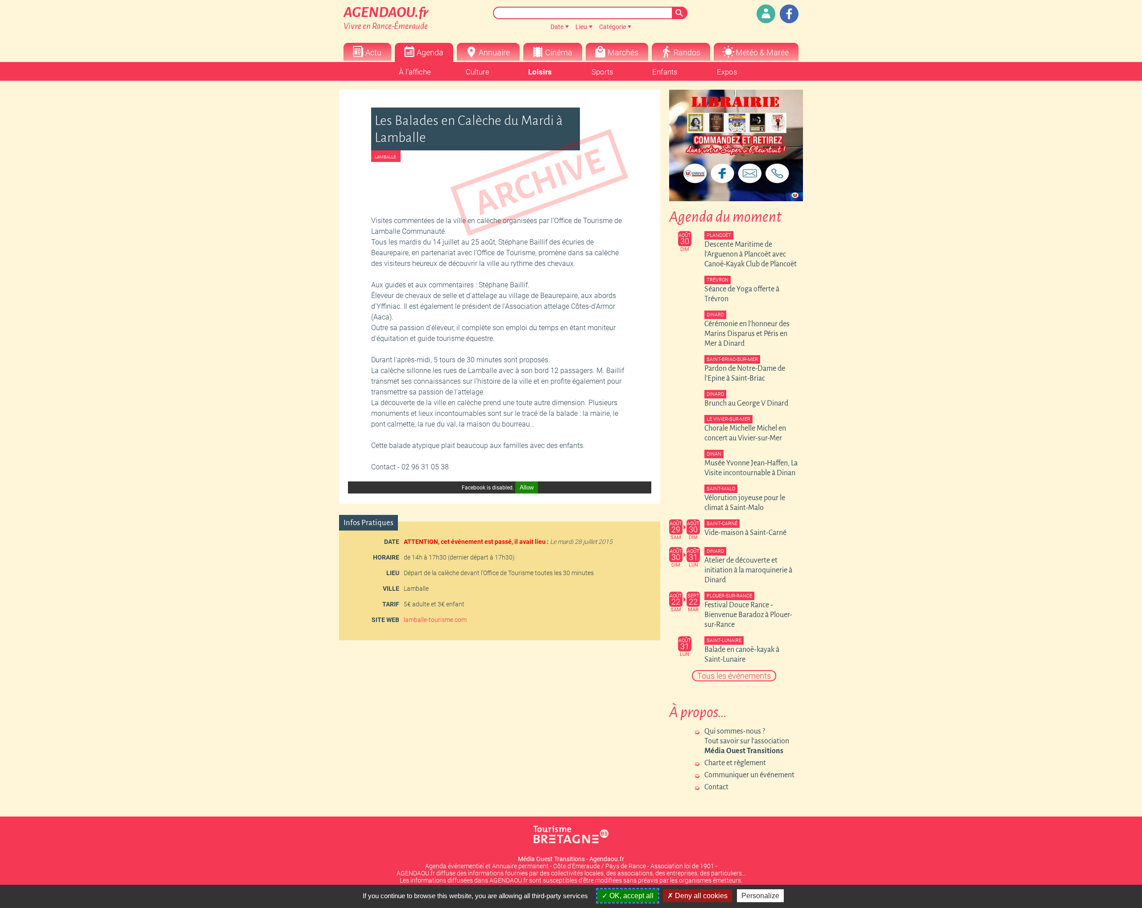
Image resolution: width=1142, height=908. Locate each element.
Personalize (760, 896)
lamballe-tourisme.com (435, 619)
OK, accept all (631, 896)
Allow (527, 487)
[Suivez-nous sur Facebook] (789, 13)
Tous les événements (734, 675)
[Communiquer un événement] (766, 13)
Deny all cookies (700, 896)
